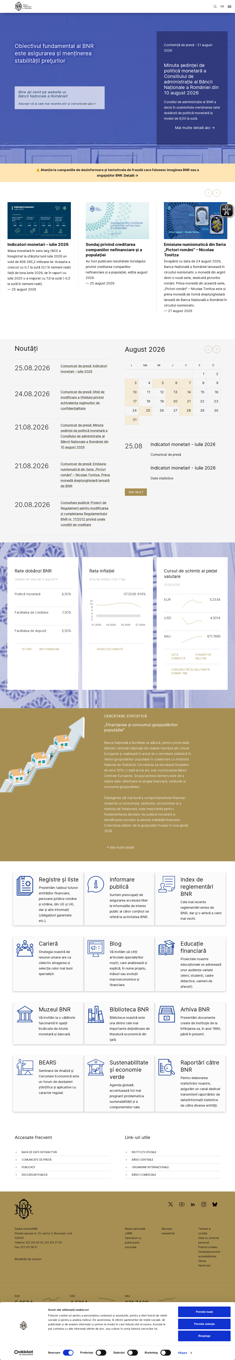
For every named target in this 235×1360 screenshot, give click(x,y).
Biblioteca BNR (129, 1009)
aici (90, 103)
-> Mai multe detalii (120, 847)
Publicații (28, 1167)
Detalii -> (131, 175)
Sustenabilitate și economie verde (129, 1069)
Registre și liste (59, 879)
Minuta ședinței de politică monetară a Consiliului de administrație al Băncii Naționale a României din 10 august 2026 (191, 79)
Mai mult (136, 492)
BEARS (47, 1062)
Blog (116, 943)
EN (222, 6)
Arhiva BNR (195, 1009)
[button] (229, 7)
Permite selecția (204, 1323)
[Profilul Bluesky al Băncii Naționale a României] (214, 1210)
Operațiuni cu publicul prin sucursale (133, 1242)
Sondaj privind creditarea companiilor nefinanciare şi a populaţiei (114, 249)
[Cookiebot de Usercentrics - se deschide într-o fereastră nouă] (24, 1353)
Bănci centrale (142, 1159)
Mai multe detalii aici (192, 128)
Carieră (48, 943)
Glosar (202, 1260)
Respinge (204, 1335)
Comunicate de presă (37, 1159)
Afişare (182, 1352)
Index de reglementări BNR (196, 886)
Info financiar (49, 649)
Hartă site (204, 1265)
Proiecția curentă (110, 649)
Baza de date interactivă (39, 1152)
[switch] (101, 1353)
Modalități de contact (28, 1259)
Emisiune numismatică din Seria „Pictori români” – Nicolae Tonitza (195, 249)
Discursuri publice (35, 1174)
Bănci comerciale (144, 1174)
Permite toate (204, 1311)
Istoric (27, 649)
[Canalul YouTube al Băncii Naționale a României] (181, 1210)
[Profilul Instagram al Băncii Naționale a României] (203, 1210)
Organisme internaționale (150, 1167)
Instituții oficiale (144, 1152)
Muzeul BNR (54, 1009)
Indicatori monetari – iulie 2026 (38, 244)
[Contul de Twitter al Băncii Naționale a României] (172, 1210)
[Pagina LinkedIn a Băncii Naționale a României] (192, 1210)
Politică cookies (208, 1247)
